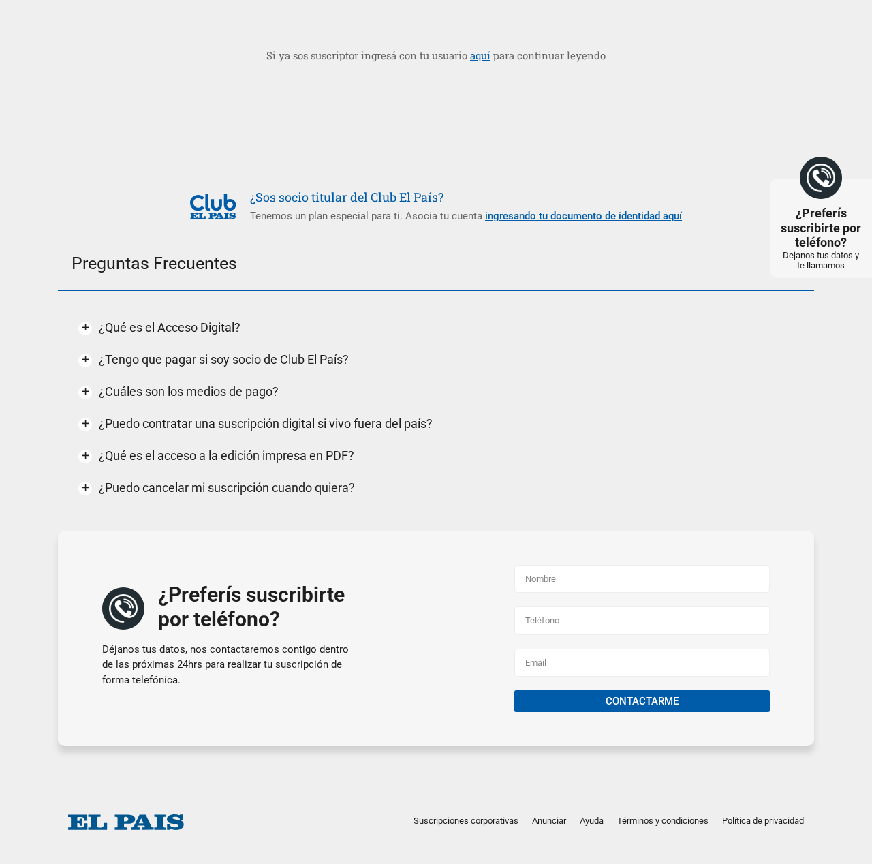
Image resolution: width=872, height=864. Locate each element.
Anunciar (549, 821)
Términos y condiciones (662, 821)
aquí (480, 55)
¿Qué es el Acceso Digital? (169, 327)
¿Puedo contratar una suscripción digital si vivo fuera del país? (266, 423)
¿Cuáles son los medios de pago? (189, 391)
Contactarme (642, 701)
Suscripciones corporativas (466, 821)
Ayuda (592, 821)
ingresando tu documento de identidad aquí (583, 216)
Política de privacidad (763, 821)
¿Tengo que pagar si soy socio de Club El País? (224, 359)
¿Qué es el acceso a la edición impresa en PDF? (226, 455)
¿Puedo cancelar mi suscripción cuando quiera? (227, 487)
